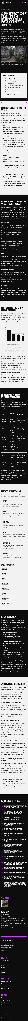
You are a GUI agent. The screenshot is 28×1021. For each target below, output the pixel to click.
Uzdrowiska (4, 986)
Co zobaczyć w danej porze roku (15, 85)
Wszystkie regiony (5, 1000)
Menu (25, 2)
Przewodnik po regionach (13, 87)
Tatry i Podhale (5, 960)
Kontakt (3, 1002)
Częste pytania (11, 94)
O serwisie (3, 997)
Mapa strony (4, 1007)
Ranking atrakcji (11, 79)
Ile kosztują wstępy (12, 90)
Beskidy (3, 965)
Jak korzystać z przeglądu (13, 92)
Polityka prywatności (6, 1004)
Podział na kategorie (12, 81)
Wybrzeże (3, 963)
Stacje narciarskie (5, 983)
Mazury (3, 972)
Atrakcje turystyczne (6, 981)
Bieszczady (4, 970)
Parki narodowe (11, 83)
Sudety (3, 967)
